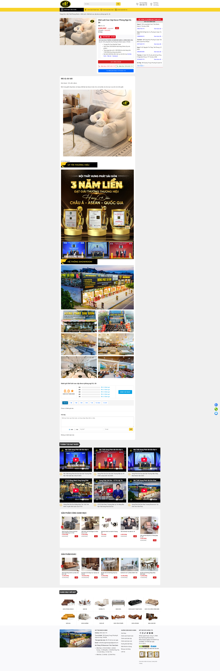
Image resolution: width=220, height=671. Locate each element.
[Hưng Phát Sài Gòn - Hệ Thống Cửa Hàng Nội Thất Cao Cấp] (70, 4)
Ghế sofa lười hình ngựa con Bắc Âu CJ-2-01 (89, 532)
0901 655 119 (143, 5)
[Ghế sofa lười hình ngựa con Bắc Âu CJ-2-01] (90, 523)
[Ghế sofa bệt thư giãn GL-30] (130, 523)
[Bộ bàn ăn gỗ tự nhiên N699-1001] (130, 564)
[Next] (158, 530)
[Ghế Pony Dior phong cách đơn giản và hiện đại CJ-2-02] (71, 523)
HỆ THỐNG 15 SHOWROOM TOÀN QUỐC (149, 19)
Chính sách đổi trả (122, 9)
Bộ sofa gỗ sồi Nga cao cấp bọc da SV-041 (90, 573)
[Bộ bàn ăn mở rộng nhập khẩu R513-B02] (149, 564)
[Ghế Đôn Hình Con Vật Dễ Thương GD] (110, 523)
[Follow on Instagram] (142, 633)
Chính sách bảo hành (108, 9)
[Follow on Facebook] (140, 633)
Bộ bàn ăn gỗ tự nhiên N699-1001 (129, 572)
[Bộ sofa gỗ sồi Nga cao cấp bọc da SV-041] (90, 564)
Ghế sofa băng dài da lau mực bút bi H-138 (70, 573)
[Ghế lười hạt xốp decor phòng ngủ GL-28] (149, 525)
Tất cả (65, 402)
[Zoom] (61, 43)
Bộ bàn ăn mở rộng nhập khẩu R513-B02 (147, 573)
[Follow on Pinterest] (149, 633)
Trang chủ (62, 14)
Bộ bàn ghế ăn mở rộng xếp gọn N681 (109, 573)
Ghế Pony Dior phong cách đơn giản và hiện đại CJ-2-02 (69, 532)
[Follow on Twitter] (147, 633)
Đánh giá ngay (125, 392)
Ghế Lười (83, 14)
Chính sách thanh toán (93, 9)
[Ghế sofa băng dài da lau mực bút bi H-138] (71, 564)
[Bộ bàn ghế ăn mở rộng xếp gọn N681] (110, 564)
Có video (98, 402)
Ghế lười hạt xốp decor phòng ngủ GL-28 (149, 536)
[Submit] (118, 4)
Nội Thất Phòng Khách (73, 14)
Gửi (131, 429)
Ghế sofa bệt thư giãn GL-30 (128, 531)
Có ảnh (105, 402)
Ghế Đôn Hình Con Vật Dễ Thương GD (109, 532)
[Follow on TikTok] (145, 633)
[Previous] (62, 530)
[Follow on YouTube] (152, 633)
